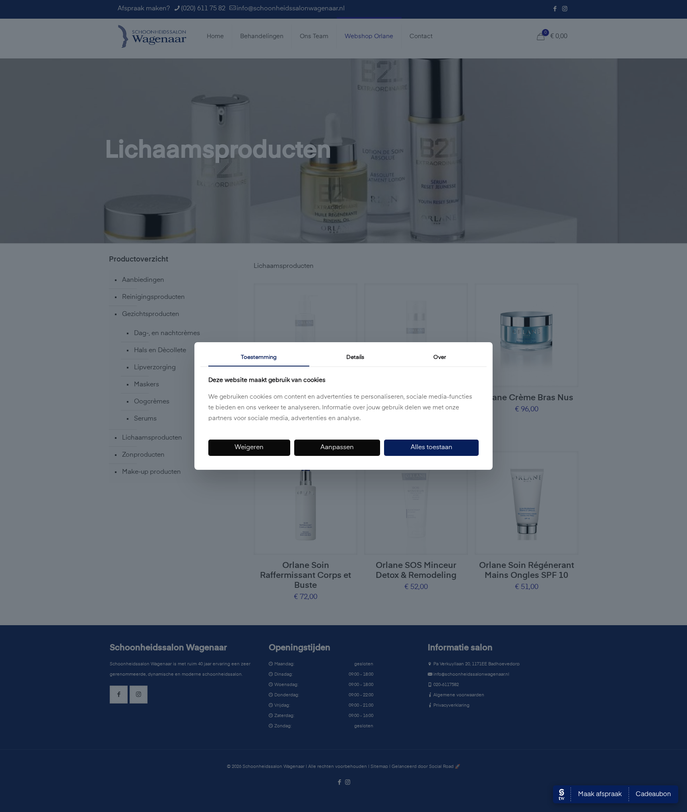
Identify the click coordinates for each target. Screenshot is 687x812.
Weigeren (249, 447)
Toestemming (259, 357)
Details (355, 357)
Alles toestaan (431, 447)
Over (439, 357)
